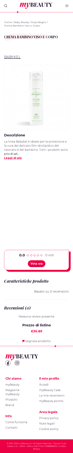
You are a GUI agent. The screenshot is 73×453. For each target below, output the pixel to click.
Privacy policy (48, 418)
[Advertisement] (36, 199)
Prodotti (11, 399)
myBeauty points (51, 401)
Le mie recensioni (52, 395)
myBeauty (12, 384)
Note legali (47, 423)
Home (8, 22)
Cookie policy (48, 429)
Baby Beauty (21, 22)
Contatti (11, 427)
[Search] (5, 5)
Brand (9, 405)
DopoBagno (38, 22)
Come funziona (16, 422)
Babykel (12, 57)
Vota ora (37, 263)
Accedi (44, 384)
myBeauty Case (50, 390)
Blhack (36, 449)
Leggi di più (13, 158)
